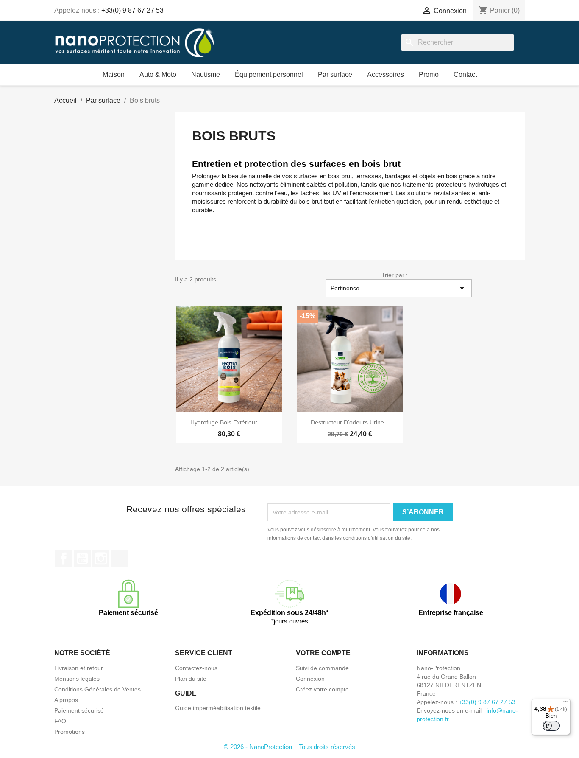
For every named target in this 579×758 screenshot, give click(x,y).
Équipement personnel (269, 74)
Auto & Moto (157, 74)
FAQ (60, 721)
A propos (66, 699)
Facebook (63, 558)
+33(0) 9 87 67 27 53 (132, 10)
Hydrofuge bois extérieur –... (228, 422)
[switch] (551, 726)
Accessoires (385, 74)
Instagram (100, 558)
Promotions (69, 731)
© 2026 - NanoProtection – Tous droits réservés (289, 746)
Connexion (310, 678)
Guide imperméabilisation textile (218, 708)
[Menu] (565, 704)
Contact (465, 74)
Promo (429, 74)
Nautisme (205, 74)
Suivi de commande (322, 668)
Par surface (335, 74)
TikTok (119, 558)
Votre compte (323, 653)
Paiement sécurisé (79, 710)
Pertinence (399, 288)
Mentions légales (77, 678)
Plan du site (190, 678)
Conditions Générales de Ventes (97, 689)
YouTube (82, 558)
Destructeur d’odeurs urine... (350, 422)
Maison (114, 74)
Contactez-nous (196, 668)
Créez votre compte (322, 689)
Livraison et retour (78, 668)
